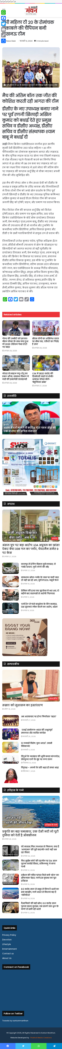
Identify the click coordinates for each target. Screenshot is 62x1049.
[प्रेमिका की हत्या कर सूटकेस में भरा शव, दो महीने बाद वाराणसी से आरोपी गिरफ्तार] (10, 595)
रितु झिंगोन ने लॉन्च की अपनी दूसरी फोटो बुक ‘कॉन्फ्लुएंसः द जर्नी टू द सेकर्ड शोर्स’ (29, 429)
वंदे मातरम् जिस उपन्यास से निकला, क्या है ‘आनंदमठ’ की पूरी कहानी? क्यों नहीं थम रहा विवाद (40, 849)
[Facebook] (3, 18)
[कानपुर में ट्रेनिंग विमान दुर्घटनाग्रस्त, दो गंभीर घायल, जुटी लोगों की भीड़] (10, 568)
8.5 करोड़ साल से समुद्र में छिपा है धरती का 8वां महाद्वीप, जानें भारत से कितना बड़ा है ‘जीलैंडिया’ (40, 892)
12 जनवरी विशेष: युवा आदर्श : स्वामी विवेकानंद (36, 745)
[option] (31, 417)
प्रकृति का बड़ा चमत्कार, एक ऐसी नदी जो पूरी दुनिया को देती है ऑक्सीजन (30, 833)
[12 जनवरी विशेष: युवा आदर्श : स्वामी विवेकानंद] (10, 747)
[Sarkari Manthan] (31, 10)
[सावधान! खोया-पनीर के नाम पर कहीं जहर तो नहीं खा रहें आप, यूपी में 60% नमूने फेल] (10, 581)
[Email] (3, 29)
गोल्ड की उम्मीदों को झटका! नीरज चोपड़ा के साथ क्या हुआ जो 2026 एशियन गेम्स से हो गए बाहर (15, 343)
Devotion (7, 939)
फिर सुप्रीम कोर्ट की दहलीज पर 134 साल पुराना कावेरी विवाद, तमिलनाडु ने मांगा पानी (39, 863)
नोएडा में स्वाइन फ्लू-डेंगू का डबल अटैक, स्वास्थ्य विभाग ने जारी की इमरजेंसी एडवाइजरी (15, 376)
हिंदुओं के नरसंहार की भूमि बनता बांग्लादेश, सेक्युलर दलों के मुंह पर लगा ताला (40, 758)
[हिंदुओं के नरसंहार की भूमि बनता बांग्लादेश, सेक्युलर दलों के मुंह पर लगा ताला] (10, 759)
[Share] (3, 41)
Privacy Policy (9, 935)
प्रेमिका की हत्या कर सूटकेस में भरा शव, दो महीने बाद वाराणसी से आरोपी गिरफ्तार (40, 592)
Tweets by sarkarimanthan (15, 1020)
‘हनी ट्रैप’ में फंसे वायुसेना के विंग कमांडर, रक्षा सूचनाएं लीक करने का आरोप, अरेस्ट (39, 605)
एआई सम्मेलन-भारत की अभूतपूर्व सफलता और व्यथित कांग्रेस (36, 731)
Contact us (8, 953)
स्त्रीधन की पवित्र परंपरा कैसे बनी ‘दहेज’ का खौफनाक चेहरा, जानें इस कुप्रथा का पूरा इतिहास (40, 877)
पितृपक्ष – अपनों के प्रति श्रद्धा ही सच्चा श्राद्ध (40, 767)
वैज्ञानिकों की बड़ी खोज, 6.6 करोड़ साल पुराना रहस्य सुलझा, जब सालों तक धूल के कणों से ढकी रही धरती (40, 906)
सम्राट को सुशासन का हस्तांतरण (22, 705)
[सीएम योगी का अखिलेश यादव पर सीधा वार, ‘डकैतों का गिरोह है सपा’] (46, 328)
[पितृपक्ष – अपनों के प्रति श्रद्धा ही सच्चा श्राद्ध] (10, 774)
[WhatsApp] (3, 12)
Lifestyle (6, 944)
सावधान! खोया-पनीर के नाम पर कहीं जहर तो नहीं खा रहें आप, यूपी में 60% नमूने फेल (40, 579)
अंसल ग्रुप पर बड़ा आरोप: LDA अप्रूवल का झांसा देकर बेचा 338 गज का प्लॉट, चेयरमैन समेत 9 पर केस (31, 548)
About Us (6, 958)
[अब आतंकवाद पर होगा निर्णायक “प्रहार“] (10, 720)
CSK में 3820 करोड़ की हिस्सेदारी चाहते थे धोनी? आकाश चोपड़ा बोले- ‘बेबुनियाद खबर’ (42, 378)
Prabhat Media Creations (41, 1037)
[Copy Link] (3, 35)
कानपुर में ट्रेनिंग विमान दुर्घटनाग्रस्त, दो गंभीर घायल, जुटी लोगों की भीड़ (38, 565)
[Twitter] (3, 24)
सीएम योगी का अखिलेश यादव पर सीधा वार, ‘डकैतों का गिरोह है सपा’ (45, 341)
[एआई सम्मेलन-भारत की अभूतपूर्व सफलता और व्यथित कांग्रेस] (10, 734)
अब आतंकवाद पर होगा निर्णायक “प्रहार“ (38, 716)
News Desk (11, 41)
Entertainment (9, 949)
